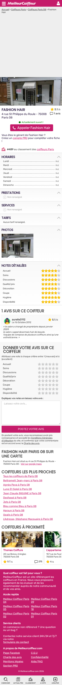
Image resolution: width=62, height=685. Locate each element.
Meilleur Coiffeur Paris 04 (16, 600)
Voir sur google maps (31, 464)
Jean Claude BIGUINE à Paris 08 (22, 493)
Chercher (5, 683)
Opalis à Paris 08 (13, 514)
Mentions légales (13, 661)
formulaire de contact (16, 642)
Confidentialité (39, 657)
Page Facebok (11, 652)
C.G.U (34, 652)
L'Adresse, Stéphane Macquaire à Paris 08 (28, 519)
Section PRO (10, 665)
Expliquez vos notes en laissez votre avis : (23, 398)
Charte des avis (31, 443)
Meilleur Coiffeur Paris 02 (16, 615)
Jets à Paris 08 (12, 501)
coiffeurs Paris (45, 149)
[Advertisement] (31, 46)
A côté (43, 683)
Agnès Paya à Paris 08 (16, 484)
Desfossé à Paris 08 (14, 497)
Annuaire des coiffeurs (21, 3)
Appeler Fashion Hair (33, 128)
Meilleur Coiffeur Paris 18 (44, 608)
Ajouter (55, 683)
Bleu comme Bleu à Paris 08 (19, 506)
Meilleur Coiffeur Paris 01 (44, 615)
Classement (30, 683)
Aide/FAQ (37, 661)
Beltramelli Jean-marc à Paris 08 (22, 480)
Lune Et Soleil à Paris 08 (17, 489)
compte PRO (20, 138)
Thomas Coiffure (13, 550)
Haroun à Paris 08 (13, 510)
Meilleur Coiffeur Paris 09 (44, 600)
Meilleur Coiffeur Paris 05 (16, 608)
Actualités (18, 683)
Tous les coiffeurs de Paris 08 (20, 476)
